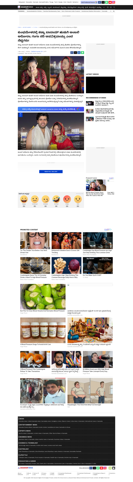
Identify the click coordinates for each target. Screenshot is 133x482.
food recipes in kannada (42, 457)
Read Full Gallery (51, 171)
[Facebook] (99, 2)
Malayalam (22, 2)
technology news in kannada (27, 445)
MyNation (75, 2)
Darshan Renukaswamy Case (51, 11)
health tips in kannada (57, 457)
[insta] (113, 2)
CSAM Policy (52, 474)
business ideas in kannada (62, 439)
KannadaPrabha (43, 2)
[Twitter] (103, 2)
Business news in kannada (26, 439)
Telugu (51, 2)
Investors (112, 473)
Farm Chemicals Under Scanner (71, 11)
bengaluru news (56, 421)
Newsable (29, 2)
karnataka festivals (75, 451)
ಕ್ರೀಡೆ (86, 7)
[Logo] (26, 7)
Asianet (25, 468)
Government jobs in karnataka (63, 463)
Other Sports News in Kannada (58, 433)
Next (113, 11)
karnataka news (46, 421)
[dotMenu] (104, 7)
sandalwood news (53, 427)
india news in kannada (77, 421)
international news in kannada (94, 421)
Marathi (69, 2)
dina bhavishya (39, 451)
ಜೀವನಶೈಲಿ (92, 7)
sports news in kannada (26, 433)
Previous (110, 11)
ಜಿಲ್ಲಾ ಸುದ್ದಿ (81, 7)
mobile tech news (41, 445)
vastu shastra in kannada (61, 451)
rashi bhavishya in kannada (26, 451)
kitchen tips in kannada (71, 457)
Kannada (35, 2)
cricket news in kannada (41, 433)
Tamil (56, 2)
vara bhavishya (49, 451)
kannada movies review (40, 427)
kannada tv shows (65, 427)
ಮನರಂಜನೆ (56, 7)
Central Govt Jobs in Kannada (82, 463)
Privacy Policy (44, 474)
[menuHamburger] (111, 7)
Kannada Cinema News (25, 427)
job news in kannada (25, 463)
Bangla (60, 2)
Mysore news (66, 421)
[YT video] (110, 2)
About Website (20, 474)
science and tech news (55, 445)
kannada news (23, 421)
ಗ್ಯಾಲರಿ (49, 7)
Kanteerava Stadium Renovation (91, 11)
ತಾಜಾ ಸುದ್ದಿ (39, 7)
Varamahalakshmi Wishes (34, 11)
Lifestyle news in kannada (26, 457)
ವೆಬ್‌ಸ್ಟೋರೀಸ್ (72, 7)
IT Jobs (94, 463)
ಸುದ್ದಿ (45, 7)
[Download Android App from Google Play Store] (110, 468)
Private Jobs (35, 463)
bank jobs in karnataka (46, 463)
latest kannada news (34, 421)
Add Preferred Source (88, 2)
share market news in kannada (44, 439)
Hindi (64, 2)
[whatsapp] (106, 2)
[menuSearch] (114, 7)
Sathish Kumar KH (37, 51)
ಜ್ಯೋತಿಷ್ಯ (63, 7)
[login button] (108, 7)
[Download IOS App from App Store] (113, 468)
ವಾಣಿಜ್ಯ (98, 7)
